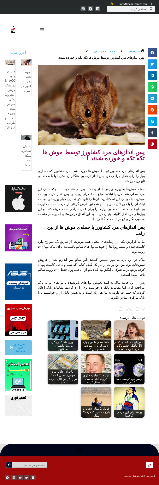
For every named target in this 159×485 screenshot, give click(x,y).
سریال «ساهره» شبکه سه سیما (25, 155)
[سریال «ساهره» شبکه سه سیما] (26, 137)
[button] (41, 29)
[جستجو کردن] (9, 465)
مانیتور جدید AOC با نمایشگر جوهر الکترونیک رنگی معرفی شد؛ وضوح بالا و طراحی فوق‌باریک (9, 99)
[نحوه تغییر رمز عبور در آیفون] (26, 62)
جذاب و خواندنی (104, 51)
